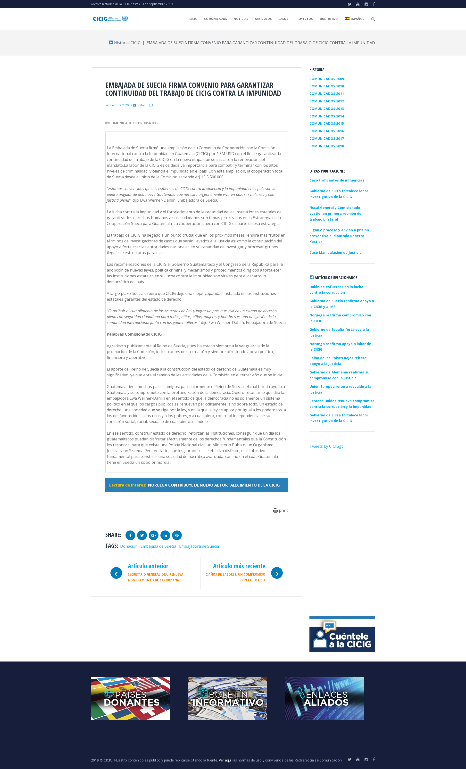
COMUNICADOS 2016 (326, 131)
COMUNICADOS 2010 (326, 86)
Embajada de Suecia (158, 546)
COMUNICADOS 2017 (326, 138)
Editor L (142, 105)
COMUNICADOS (215, 19)
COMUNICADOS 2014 (326, 116)
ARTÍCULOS (263, 19)
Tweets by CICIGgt (326, 446)
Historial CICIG (127, 42)
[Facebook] (374, 4)
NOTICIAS (241, 19)
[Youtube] (358, 4)
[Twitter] (349, 4)
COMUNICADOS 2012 (326, 101)
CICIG (193, 19)
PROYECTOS (304, 19)
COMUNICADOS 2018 (326, 146)
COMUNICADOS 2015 (326, 123)
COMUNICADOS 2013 (326, 108)
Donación (129, 546)
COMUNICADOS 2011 (326, 93)
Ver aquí (225, 760)
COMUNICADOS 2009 (326, 78)
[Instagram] (366, 4)
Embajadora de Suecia (199, 546)
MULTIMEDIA (328, 19)
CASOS (283, 19)
